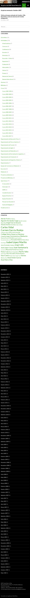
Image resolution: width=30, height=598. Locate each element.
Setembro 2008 (5, 471)
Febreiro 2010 (4, 429)
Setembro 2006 (5, 516)
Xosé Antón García (14, 258)
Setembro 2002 (5, 567)
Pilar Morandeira (11, 253)
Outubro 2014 (4, 307)
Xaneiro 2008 (4, 489)
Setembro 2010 (5, 414)
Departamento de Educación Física (10, 139)
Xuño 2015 (3, 283)
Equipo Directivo (6, 195)
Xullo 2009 (3, 444)
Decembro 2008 (5, 462)
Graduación (5, 64)
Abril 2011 (3, 393)
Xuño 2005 (3, 531)
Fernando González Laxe (6, 239)
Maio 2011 (3, 390)
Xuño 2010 (3, 417)
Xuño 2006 (3, 519)
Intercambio (5, 67)
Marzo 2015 (4, 292)
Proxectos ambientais (6, 175)
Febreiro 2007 (4, 510)
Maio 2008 (3, 477)
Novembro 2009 (5, 435)
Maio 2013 (3, 343)
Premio (4, 73)
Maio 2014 (3, 316)
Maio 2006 (3, 522)
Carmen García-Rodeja (12, 230)
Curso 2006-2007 (7, 106)
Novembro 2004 (5, 546)
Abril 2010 (3, 423)
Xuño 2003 (3, 561)
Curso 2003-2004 (7, 97)
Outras (4, 70)
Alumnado (5, 186)
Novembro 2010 (5, 408)
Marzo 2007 (4, 507)
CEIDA (10, 232)
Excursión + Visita (7, 58)
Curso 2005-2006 (7, 103)
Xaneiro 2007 (4, 513)
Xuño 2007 (3, 498)
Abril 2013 (3, 346)
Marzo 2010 (4, 426)
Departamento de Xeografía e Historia (10, 160)
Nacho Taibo (23, 252)
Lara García (3, 249)
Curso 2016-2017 (7, 136)
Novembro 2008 (5, 465)
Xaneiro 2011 (4, 402)
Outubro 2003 (4, 558)
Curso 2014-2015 (7, 130)
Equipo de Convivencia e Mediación (10, 166)
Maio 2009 (3, 450)
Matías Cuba (5, 252)
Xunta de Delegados (7, 204)
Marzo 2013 (4, 349)
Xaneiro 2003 (4, 564)
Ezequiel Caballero (18, 238)
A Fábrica (12, 219)
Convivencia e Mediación (19, 236)
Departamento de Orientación (8, 157)
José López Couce (7, 248)
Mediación (3, 172)
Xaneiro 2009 (4, 459)
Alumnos (3, 82)
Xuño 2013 (3, 340)
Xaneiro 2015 (4, 298)
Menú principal (28, 5)
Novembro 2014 (5, 304)
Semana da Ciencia (7, 76)
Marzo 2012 (4, 378)
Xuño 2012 (3, 370)
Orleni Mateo (3, 253)
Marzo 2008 (4, 483)
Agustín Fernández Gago (9, 221)
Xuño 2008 (3, 474)
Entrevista (5, 55)
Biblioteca (3, 85)
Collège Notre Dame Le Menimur (12, 234)
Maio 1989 (3, 573)
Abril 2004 (3, 552)
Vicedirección (4, 207)
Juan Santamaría (21, 247)
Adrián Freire (5, 219)
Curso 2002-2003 (7, 94)
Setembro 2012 (5, 367)
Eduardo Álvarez (5, 238)
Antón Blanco (13, 224)
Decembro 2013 (5, 331)
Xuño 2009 (3, 447)
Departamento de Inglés (7, 148)
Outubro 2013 (4, 337)
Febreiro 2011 (4, 399)
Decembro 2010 (5, 405)
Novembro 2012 (5, 361)
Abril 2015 (3, 289)
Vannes (23, 255)
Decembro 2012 (5, 358)
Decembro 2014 (5, 301)
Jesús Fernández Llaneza (7, 245)
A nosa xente (5, 184)
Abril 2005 (3, 534)
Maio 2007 (3, 501)
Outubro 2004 (4, 549)
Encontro (4, 52)
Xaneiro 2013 (4, 355)
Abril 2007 (3, 504)
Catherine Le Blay (4, 232)
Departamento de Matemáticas (9, 151)
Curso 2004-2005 (7, 100)
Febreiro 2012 (4, 381)
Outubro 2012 (4, 364)
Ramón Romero (20, 253)
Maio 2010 (3, 420)
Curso (2, 88)
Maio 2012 (3, 373)
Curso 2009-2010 (7, 115)
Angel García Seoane (13, 223)
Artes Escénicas (6, 43)
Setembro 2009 (5, 441)
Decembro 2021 (5, 274)
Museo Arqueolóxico (14, 252)
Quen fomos (4, 181)
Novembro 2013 (5, 334)
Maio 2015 (3, 286)
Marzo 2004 (4, 555)
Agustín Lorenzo (22, 221)
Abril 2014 (3, 319)
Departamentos (5, 163)
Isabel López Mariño (16, 242)
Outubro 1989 (4, 570)
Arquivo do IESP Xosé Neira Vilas (11, 5)
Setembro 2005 (5, 528)
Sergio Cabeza (12, 255)
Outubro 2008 (4, 468)
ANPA (4, 189)
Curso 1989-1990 (7, 91)
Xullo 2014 (3, 313)
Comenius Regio (5, 236)
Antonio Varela (5, 224)
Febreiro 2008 (4, 486)
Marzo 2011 (4, 396)
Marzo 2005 (4, 537)
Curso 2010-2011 (7, 118)
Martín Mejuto (19, 249)
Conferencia (5, 49)
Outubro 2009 (4, 438)
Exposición (5, 61)
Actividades (4, 40)
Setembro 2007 (5, 495)
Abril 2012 (3, 375)
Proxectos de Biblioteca (7, 178)
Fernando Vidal (15, 240)
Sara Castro (5, 255)
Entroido (11, 238)
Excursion (3, 169)
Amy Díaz (3, 223)
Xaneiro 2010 (4, 432)
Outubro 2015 (4, 277)
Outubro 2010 (4, 411)
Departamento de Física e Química (10, 142)
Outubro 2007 (4, 492)
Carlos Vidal (7, 227)
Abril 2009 (3, 453)
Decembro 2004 (5, 543)
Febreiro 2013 (4, 352)
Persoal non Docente (7, 201)
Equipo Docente (6, 198)
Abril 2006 (3, 525)
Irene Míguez (3, 242)
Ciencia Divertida (16, 232)
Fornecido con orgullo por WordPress (9, 596)
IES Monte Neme (25, 240)
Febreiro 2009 (4, 456)
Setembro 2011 (5, 387)
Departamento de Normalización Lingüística (12, 154)
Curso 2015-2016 (7, 133)
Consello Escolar (6, 192)
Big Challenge (19, 224)
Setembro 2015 (5, 280)
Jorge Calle (19, 245)
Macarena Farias (11, 249)
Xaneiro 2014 (4, 328)
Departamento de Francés (7, 145)
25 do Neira (4, 37)
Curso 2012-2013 (7, 124)
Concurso (4, 46)
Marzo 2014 (4, 322)
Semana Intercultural (7, 79)
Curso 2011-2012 (7, 121)
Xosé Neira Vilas (7, 260)
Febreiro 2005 (4, 540)
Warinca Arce (4, 258)
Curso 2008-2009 (7, 112)
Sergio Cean (18, 255)
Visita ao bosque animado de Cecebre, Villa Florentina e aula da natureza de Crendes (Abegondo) (13, 16)
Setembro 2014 (5, 310)
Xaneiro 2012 (4, 384)
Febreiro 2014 (4, 325)
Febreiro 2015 (4, 295)
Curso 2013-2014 (7, 127)
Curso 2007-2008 (7, 109)
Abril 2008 (3, 480)
